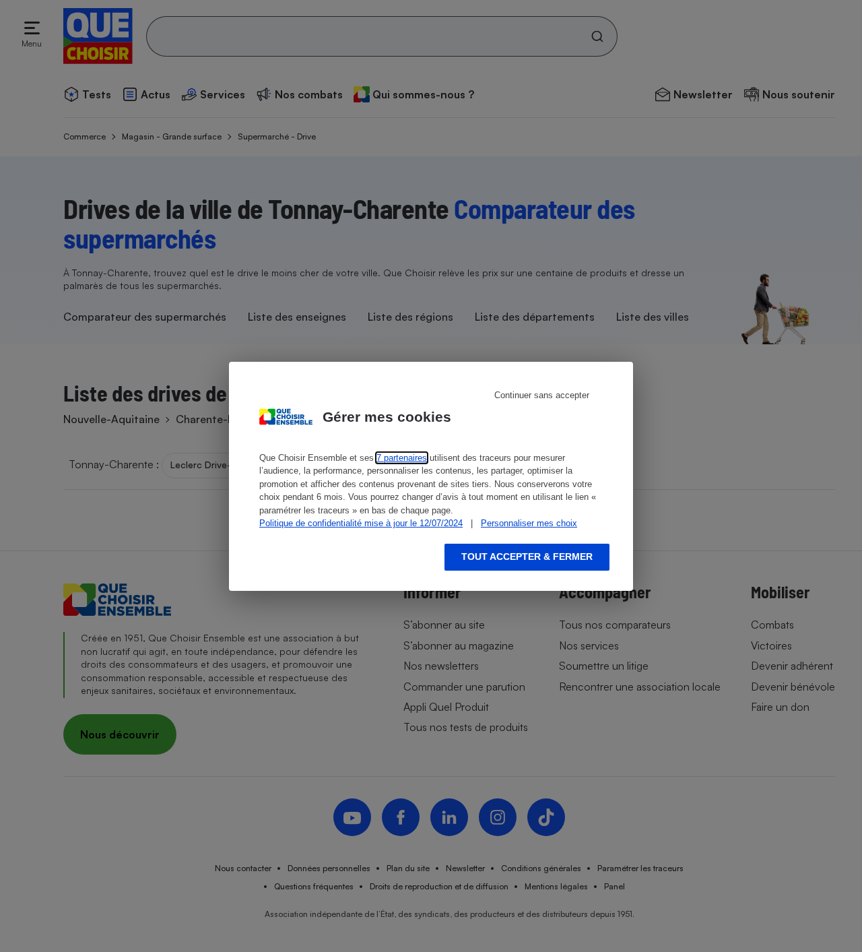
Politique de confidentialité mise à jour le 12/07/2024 (361, 523)
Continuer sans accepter (541, 395)
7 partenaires (401, 458)
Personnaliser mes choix (529, 523)
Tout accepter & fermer (527, 556)
